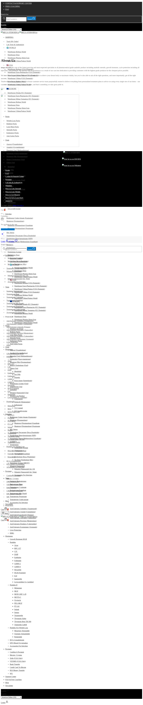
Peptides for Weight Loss (19, 628)
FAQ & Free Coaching (13, 680)
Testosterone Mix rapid (18, 493)
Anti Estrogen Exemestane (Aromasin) (23, 527)
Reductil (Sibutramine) (16, 199)
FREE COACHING (12, 6)
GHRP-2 (11, 379)
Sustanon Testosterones (18, 481)
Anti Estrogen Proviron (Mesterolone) (23, 521)
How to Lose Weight (12, 192)
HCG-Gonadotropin (13, 461)
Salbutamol (12, 202)
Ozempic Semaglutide (22, 634)
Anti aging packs (16, 344)
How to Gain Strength (13, 189)
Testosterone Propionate (18, 496)
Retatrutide (11, 457)
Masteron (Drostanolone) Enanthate (20, 225)
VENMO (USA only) (18, 661)
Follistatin (11, 376)
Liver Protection (15, 530)
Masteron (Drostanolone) (15, 221)
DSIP (10, 370)
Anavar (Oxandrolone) (18, 350)
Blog (7, 501)
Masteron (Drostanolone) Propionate (20, 228)
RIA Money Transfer (17, 670)
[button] (71, 694)
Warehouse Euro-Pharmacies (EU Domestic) (30, 307)
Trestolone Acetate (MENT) (20, 463)
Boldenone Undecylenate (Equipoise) (19, 218)
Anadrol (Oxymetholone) (19, 353)
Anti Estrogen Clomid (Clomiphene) (23, 512)
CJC (9, 367)
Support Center (10, 677)
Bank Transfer (15, 664)
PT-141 (10, 424)
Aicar (10, 361)
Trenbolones (14, 445)
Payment (8, 471)
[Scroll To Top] (2, 235)
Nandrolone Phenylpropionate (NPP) (19, 239)
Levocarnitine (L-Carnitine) (24, 582)
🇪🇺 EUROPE (15, 301)
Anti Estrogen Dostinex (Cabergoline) (23, 524)
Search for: (5, 14)
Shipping (8, 186)
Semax (16, 612)
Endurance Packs (16, 341)
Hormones (9, 349)
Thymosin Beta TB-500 (22, 622)
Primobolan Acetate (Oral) (15, 180)
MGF (10, 409)
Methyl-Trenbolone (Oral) (15, 159)
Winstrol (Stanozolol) (13, 271)
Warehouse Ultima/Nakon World (19, 61)
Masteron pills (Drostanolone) (17, 156)
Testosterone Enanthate (18, 490)
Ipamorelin (11, 394)
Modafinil (11, 167)
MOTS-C (17, 597)
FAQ (7, 9)
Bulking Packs (15, 332)
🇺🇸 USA (9, 65)
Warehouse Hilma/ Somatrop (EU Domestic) (30, 310)
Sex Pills (11, 170)
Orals (7, 347)
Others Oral (10, 163)
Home (7, 170)
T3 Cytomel (18, 408)
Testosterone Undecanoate (19, 500)
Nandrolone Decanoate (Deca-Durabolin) (21, 236)
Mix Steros (10, 233)
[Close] (2, 213)
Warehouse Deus (14, 55)
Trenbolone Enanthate (22, 454)
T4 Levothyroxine (14, 209)
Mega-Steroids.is (18, 205)
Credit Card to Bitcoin (18, 667)
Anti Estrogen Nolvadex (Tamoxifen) (23, 518)
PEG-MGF (18, 603)
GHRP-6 (17, 567)
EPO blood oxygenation (19, 643)
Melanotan (11, 406)
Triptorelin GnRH (20, 625)
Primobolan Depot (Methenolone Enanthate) (22, 242)
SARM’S (9, 245)
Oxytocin (17, 600)
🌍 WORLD (11, 48)
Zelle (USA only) (16, 658)
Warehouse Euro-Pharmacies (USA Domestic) (24, 72)
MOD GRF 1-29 (14, 412)
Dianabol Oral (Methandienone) (17, 150)
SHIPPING (9, 37)
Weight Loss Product (17, 396)
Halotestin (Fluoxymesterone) (16, 153)
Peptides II (10, 402)
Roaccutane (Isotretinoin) (23, 381)
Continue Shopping (8, 229)
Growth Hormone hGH (18, 539)
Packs (7, 326)
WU (11, 673)
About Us (8, 201)
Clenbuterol (18, 399)
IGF (9, 391)
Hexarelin (17, 570)
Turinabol (13, 390)
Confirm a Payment (13, 476)
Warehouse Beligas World (17, 52)
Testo (7, 287)
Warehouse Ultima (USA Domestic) (20, 78)
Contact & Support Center (14, 176)
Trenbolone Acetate (14, 252)
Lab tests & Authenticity (15, 45)
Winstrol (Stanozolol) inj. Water (19, 279)
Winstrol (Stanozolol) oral (19, 393)
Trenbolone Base (14, 255)
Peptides (9, 357)
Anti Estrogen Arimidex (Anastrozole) (23, 509)
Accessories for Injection (15, 467)
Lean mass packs (16, 335)
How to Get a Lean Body (14, 198)
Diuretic (10, 173)
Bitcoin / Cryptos (12, 479)
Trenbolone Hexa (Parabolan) (24, 457)
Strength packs (15, 338)
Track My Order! (12, 41)
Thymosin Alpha (20, 618)
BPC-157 (17, 548)
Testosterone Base (16, 484)
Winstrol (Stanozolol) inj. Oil (24, 469)
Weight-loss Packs (16, 329)
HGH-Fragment (20, 573)
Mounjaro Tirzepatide (21, 631)
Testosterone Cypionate (18, 487)
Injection (8, 214)
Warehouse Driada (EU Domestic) (20, 93)
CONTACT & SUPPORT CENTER (18, 3)
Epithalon (11, 373)
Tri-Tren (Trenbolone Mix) (23, 460)
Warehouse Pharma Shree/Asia (18, 58)
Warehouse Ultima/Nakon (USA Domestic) (29, 289)
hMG (12, 533)
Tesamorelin (18, 615)
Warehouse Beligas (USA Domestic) (27, 283)
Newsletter (9, 504)
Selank (10, 427)
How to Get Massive (12, 195)
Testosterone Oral (16, 387)
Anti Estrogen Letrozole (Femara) (18, 327)
